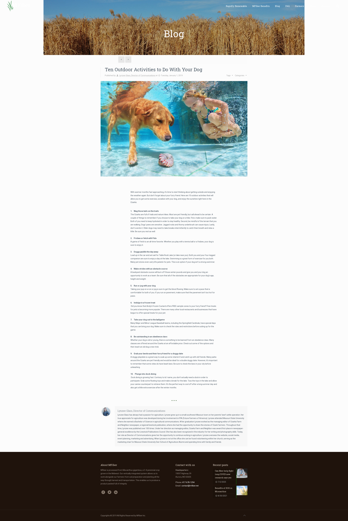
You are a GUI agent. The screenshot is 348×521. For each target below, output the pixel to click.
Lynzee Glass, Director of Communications (137, 75)
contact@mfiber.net (190, 486)
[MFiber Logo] (18, 6)
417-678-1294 (188, 482)
